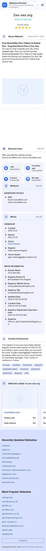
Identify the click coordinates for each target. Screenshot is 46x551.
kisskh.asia (7, 530)
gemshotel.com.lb (10, 513)
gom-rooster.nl (9, 522)
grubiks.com (8, 509)
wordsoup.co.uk (10, 501)
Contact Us (23, 541)
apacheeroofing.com (12, 517)
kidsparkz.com (9, 474)
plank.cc (6, 449)
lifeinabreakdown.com (12, 526)
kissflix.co (6, 505)
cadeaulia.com (9, 466)
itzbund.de (7, 462)
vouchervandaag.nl (11, 453)
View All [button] (41, 149)
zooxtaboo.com (12, 412)
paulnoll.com (8, 482)
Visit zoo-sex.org (22, 19)
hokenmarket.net (10, 478)
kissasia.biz (7, 534)
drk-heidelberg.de (10, 458)
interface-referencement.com (16, 470)
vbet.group (7, 497)
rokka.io (6, 445)
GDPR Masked (14, 244)
